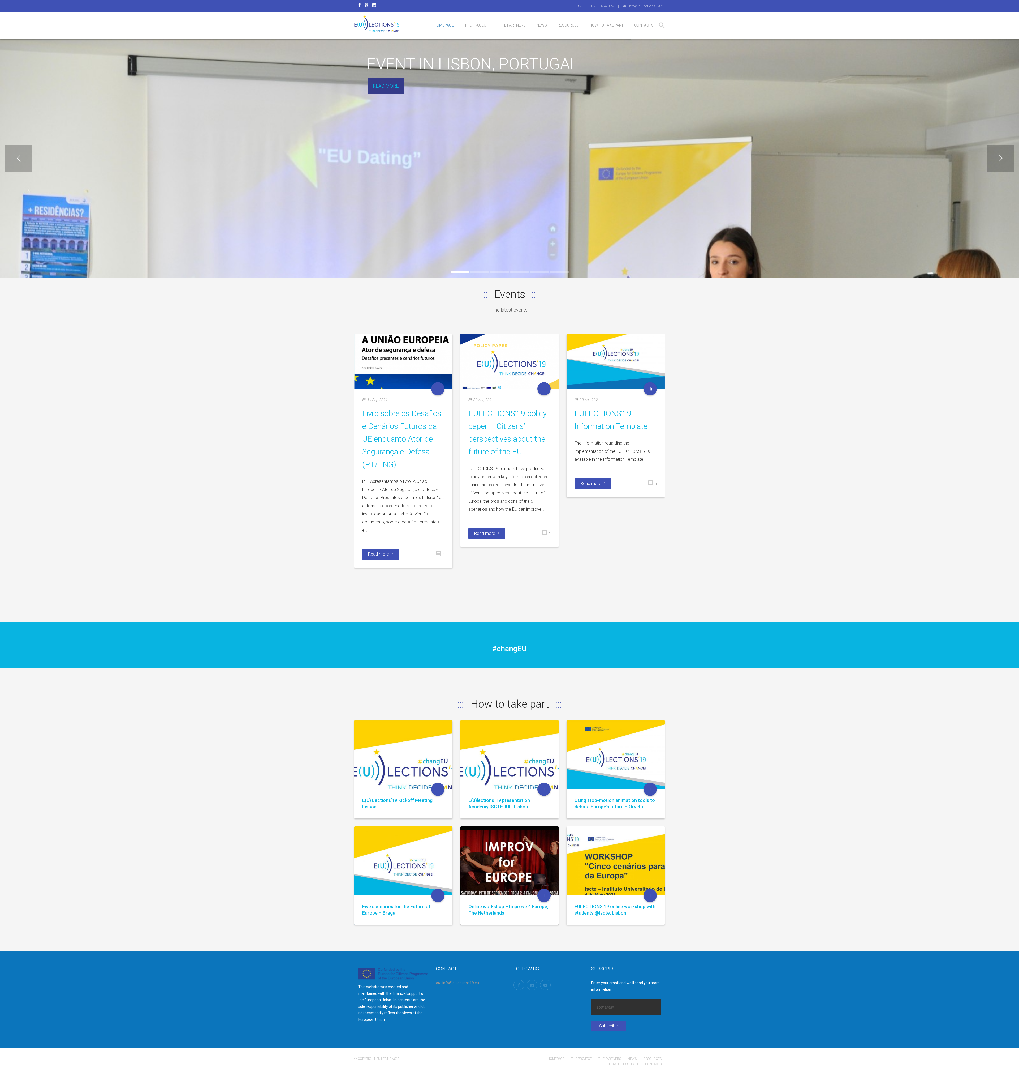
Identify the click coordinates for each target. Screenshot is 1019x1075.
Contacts (653, 1064)
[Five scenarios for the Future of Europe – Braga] (403, 875)
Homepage (555, 1059)
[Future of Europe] (437, 388)
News (632, 1059)
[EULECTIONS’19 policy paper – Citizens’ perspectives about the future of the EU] (509, 361)
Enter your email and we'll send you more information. (625, 986)
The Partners (609, 1059)
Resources (652, 1059)
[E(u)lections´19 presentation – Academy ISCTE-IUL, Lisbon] (509, 769)
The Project (581, 1059)
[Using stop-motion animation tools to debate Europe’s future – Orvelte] (616, 769)
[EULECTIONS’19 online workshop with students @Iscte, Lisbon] (616, 875)
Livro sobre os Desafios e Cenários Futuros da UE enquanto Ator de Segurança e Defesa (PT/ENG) (401, 439)
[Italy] (650, 388)
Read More (386, 86)
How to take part (623, 1064)
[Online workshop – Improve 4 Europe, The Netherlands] (509, 875)
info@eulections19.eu (460, 983)
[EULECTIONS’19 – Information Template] (616, 361)
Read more (378, 554)
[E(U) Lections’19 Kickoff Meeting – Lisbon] (403, 769)
